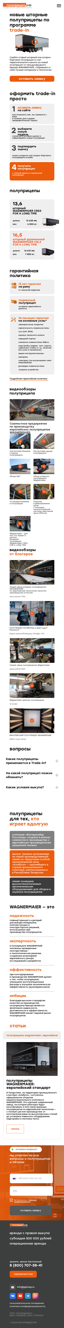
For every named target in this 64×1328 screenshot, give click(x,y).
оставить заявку (30, 1210)
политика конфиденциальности (27, 1306)
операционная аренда (28, 1243)
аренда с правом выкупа (30, 1233)
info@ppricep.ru (26, 1287)
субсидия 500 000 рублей (30, 1238)
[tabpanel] (32, 1089)
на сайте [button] (30, 109)
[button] (32, 79)
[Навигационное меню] (59, 5)
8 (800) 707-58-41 (26, 1265)
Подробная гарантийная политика (28, 378)
